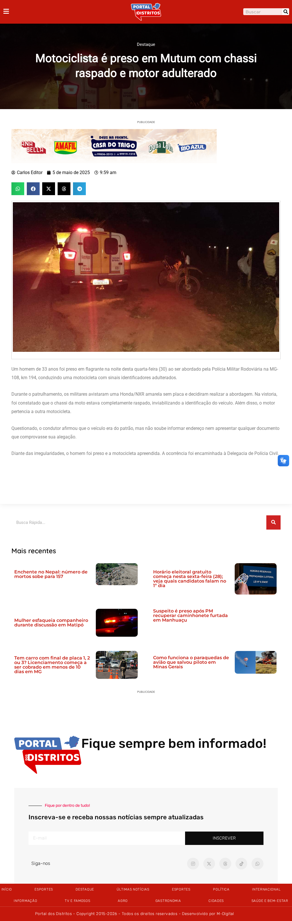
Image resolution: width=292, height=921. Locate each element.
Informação (25, 901)
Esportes (44, 889)
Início (6, 889)
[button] (17, 188)
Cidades (216, 901)
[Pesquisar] (285, 11)
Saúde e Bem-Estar (270, 901)
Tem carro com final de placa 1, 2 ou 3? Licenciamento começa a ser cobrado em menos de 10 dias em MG (52, 664)
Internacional (266, 889)
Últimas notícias (133, 889)
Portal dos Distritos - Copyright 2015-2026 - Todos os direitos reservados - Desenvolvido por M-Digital (134, 913)
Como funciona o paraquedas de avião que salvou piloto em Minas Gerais (191, 662)
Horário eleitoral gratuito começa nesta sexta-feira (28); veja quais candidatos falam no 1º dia (189, 578)
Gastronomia (168, 901)
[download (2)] (114, 145)
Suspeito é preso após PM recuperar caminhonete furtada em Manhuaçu (190, 615)
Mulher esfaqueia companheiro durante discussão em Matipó (51, 623)
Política (221, 889)
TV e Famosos (77, 901)
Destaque (146, 44)
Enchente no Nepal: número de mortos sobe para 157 (51, 574)
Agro (123, 901)
